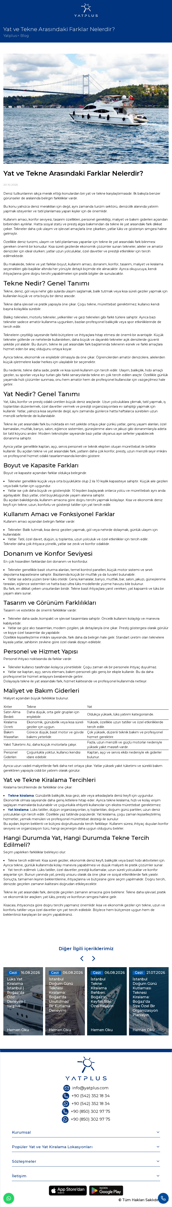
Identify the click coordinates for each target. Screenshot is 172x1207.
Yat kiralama (18, 810)
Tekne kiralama (21, 796)
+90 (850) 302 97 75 (90, 1111)
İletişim (19, 1176)
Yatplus (10, 36)
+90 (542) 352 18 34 (90, 1095)
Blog (24, 36)
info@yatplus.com (90, 1088)
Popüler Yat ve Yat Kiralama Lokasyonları (52, 1147)
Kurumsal (21, 1132)
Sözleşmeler (24, 1161)
